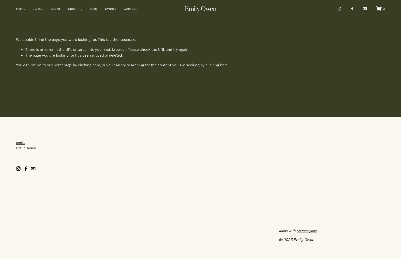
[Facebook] (352, 8)
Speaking (75, 8)
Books (55, 8)
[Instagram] (339, 8)
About (38, 8)
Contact (130, 8)
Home (20, 8)
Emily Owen (201, 8)
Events (110, 8)
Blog (93, 8)
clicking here (89, 65)
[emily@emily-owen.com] (364, 8)
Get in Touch (26, 148)
